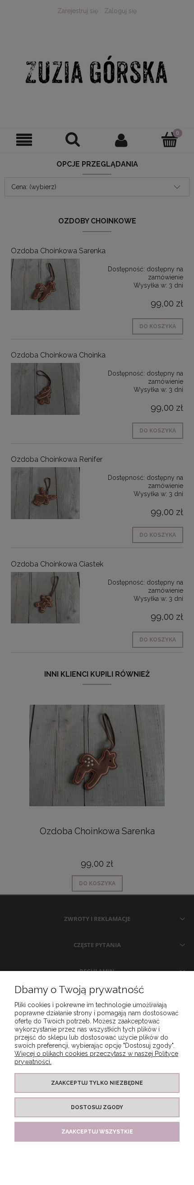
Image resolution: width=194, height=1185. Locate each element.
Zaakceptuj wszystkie (97, 1132)
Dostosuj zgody (97, 1107)
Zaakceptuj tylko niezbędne (97, 1083)
